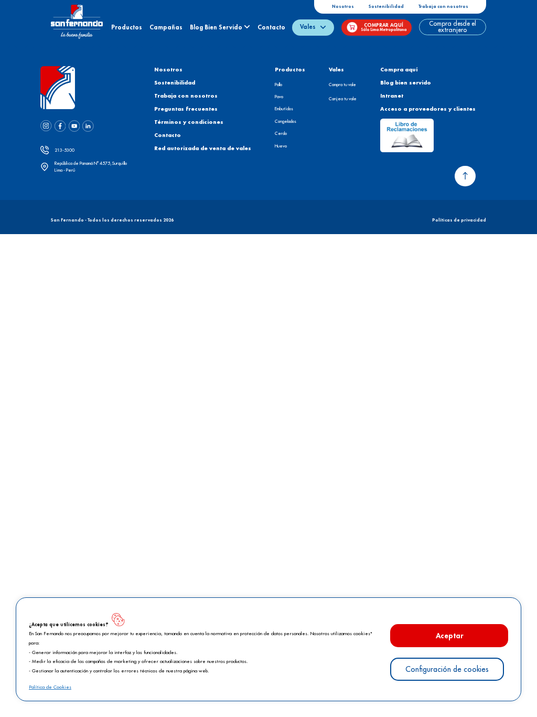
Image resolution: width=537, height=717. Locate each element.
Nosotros (343, 6)
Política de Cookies (50, 687)
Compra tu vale (342, 84)
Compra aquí (398, 69)
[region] (268, 649)
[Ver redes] (45, 128)
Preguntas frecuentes (186, 109)
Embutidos (284, 109)
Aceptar (449, 635)
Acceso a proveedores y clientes (428, 109)
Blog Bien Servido (217, 27)
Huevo (281, 146)
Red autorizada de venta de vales (202, 148)
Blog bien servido (405, 83)
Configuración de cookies (447, 669)
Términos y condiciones (188, 122)
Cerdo (281, 133)
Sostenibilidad (386, 6)
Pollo (278, 84)
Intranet (391, 96)
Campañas (165, 27)
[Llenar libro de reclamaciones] (406, 135)
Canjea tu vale (343, 99)
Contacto (271, 27)
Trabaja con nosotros (443, 6)
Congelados (285, 121)
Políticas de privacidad (459, 220)
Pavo (279, 96)
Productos (126, 27)
